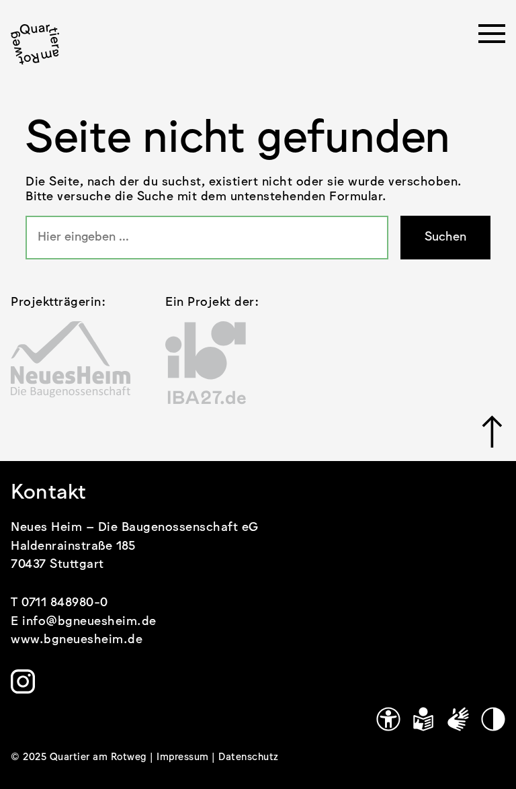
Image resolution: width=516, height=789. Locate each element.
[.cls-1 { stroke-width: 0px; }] (35, 44)
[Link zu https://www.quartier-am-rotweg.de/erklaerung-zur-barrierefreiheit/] (388, 719)
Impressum (184, 757)
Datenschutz (248, 757)
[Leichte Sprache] (423, 719)
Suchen (445, 237)
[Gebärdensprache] (458, 719)
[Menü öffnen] (491, 37)
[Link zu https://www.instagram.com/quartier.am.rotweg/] (23, 681)
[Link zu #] (493, 431)
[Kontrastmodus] (493, 719)
